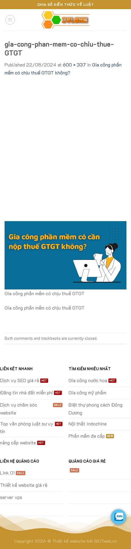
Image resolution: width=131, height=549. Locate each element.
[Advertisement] (65, 145)
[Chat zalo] (118, 517)
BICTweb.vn (105, 541)
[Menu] (10, 20)
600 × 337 (74, 64)
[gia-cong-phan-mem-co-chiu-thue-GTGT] (65, 254)
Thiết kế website (69, 541)
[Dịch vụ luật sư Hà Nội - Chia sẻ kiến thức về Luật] (65, 20)
